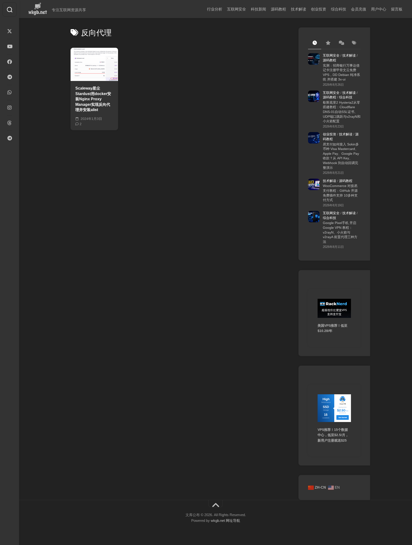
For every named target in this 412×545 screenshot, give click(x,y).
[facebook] (9, 62)
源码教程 (278, 9)
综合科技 (338, 9)
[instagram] (9, 107)
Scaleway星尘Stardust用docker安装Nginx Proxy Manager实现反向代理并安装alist (93, 99)
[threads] (9, 123)
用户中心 (378, 9)
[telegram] (9, 77)
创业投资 (318, 9)
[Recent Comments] (340, 43)
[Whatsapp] (9, 92)
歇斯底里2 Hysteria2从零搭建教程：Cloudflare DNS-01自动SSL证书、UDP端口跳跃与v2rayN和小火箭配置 (341, 112)
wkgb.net (218, 520)
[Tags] (353, 43)
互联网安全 (236, 9)
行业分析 (214, 9)
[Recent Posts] (314, 43)
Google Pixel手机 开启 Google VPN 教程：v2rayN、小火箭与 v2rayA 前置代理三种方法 (340, 232)
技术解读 (298, 9)
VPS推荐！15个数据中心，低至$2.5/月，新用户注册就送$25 (333, 435)
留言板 (396, 9)
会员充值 (358, 9)
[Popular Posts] (327, 43)
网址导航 (233, 520)
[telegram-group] (9, 138)
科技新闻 (258, 9)
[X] (9, 31)
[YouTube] (9, 46)
